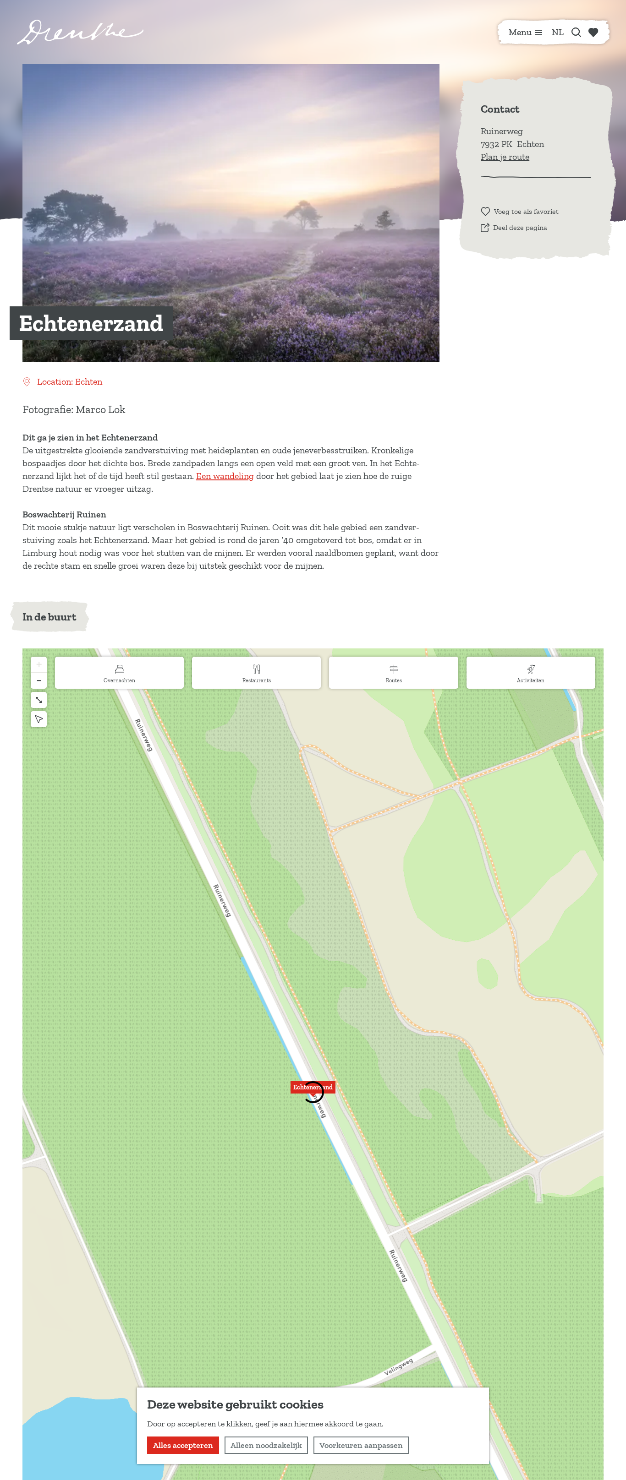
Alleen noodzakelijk (266, 1445)
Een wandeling (225, 475)
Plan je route (505, 156)
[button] (313, 1092)
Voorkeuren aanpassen (361, 1445)
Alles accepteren (183, 1445)
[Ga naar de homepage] (80, 32)
